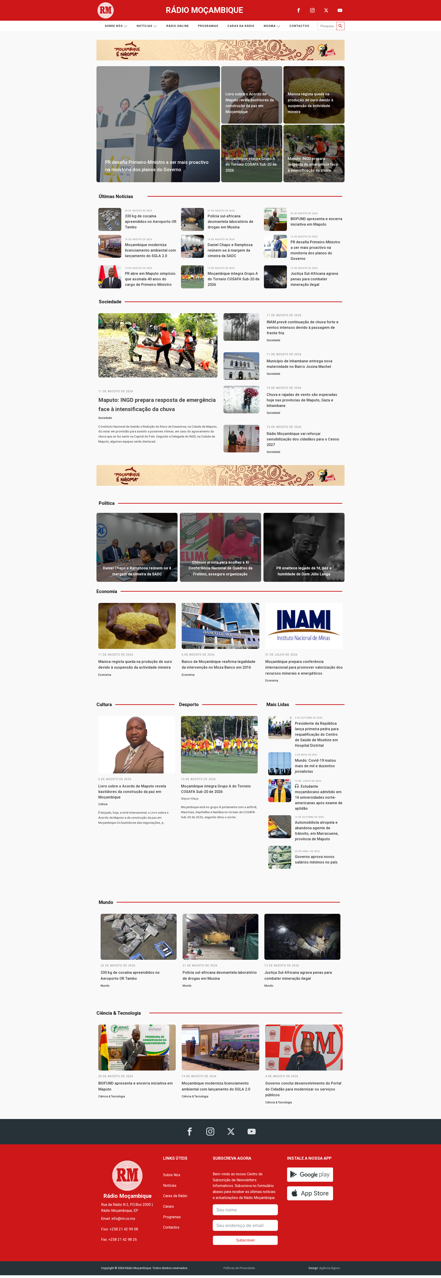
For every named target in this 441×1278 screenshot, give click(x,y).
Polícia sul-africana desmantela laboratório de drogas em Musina (230, 221)
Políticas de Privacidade (239, 1268)
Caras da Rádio (240, 26)
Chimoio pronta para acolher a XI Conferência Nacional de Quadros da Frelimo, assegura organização (220, 568)
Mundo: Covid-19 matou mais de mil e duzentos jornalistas (315, 766)
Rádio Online (177, 26)
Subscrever (245, 1240)
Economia (104, 674)
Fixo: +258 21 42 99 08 (119, 1229)
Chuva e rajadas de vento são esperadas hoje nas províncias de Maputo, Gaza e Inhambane (302, 400)
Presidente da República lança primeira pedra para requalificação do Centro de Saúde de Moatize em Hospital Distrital (317, 734)
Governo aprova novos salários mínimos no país (316, 859)
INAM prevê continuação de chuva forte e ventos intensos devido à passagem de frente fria (303, 327)
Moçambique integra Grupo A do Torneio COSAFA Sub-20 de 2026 (234, 279)
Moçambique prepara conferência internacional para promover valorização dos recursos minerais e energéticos (304, 667)
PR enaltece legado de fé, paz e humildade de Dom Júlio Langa (304, 571)
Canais (168, 1206)
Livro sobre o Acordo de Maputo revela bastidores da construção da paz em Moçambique (132, 791)
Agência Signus (329, 1268)
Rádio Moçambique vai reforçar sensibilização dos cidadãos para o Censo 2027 (303, 439)
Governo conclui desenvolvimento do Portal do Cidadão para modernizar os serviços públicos (303, 1089)
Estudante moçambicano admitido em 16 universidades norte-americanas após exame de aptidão (318, 797)
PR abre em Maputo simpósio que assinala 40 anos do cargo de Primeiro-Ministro (150, 279)
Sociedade (105, 418)
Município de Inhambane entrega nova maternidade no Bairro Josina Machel (299, 364)
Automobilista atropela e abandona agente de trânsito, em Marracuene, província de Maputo (317, 830)
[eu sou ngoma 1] (220, 59)
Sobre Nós (171, 1175)
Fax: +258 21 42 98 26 (119, 1239)
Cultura (102, 804)
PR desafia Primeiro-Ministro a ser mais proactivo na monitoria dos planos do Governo (315, 250)
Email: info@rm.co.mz (118, 1218)
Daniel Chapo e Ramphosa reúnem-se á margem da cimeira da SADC (230, 250)
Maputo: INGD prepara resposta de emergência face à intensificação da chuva (157, 404)
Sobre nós (114, 26)
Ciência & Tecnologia (111, 1096)
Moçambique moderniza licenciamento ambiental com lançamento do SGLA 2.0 (150, 250)
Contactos (299, 26)
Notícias (144, 26)
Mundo (105, 985)
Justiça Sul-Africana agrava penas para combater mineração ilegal (314, 279)
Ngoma (270, 26)
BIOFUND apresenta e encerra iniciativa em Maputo (316, 222)
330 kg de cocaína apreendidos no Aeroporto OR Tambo (150, 221)
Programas (208, 26)
